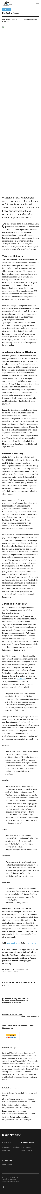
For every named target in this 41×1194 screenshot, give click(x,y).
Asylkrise (20, 969)
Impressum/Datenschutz (11, 1147)
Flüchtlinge (7, 971)
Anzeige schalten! (27, 1150)
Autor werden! (7, 1164)
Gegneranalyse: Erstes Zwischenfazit (17, 1055)
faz (27, 969)
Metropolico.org (13, 943)
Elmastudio (15, 1181)
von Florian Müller (9, 19)
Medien (15, 971)
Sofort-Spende (26, 1147)
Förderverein (6, 1150)
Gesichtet (6, 9)
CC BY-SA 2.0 (31, 943)
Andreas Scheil (8, 1117)
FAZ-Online (21, 679)
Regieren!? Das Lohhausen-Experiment (18, 1053)
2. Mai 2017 (6, 21)
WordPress (13, 1180)
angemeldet (15, 1000)
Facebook (3, 1187)
